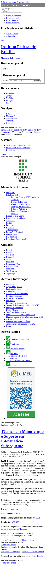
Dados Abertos (12, 310)
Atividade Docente (13, 319)
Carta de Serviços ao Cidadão (19, 361)
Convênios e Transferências (17, 293)
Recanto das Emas (13, 264)
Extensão (10, 227)
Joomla (40, 556)
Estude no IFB (20, 130)
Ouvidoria (10, 121)
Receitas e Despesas (14, 296)
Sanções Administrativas (16, 312)
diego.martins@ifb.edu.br (17, 529)
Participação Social (13, 289)
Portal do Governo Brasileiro (16, 5)
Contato (9, 123)
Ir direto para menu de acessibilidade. (16, 2)
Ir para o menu (12, 18)
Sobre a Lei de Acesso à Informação (20, 314)
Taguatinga (10, 273)
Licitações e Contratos (15, 298)
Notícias (14, 213)
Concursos (10, 220)
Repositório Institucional (16, 239)
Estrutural (10, 257)
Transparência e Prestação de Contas (21, 324)
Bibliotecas (10, 150)
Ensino (9, 223)
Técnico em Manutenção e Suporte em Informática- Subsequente (22, 438)
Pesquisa (9, 225)
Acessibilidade (12, 34)
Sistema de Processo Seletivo (18, 145)
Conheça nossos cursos (20, 204)
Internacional (11, 234)
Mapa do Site (11, 116)
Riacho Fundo (12, 266)
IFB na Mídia (11, 237)
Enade (8, 326)
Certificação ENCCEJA (17, 356)
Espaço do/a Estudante (15, 216)
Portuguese (6, 11)
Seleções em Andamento (21, 206)
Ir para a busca (12, 20)
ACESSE (36, 518)
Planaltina (10, 262)
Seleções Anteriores (19, 209)
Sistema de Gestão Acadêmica (18, 148)
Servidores (10, 300)
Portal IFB (10, 192)
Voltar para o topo (8, 545)
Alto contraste (11, 36)
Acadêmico (5, 132)
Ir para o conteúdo (14, 16)
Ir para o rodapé (13, 23)
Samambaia (10, 269)
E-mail (9, 114)
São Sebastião (11, 271)
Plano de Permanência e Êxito (18, 321)
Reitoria (9, 250)
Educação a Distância (15, 232)
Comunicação (11, 118)
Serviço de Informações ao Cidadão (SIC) (23, 305)
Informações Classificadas (16, 303)
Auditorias (10, 291)
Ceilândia (10, 255)
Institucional (11, 284)
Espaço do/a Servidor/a (15, 218)
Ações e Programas (14, 287)
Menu (3, 154)
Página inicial (6, 130)
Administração (12, 230)
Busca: (6, 81)
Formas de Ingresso (19, 202)
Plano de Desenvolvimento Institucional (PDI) (24, 317)
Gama (8, 259)
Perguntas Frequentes (19, 211)
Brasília (9, 252)
